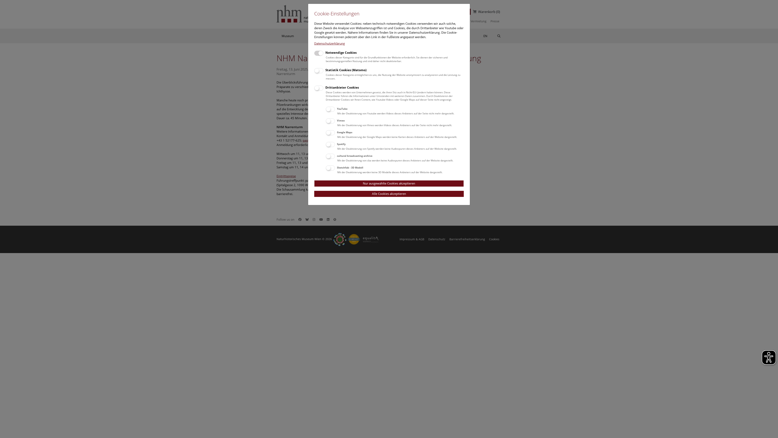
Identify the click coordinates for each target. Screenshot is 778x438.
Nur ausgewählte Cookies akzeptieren (389, 183)
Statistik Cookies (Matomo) (346, 70)
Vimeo (341, 120)
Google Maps (344, 132)
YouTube (342, 109)
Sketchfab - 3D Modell (350, 167)
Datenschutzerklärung (329, 43)
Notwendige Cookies (341, 52)
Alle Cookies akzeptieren (389, 194)
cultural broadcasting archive (354, 156)
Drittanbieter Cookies (342, 87)
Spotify (341, 144)
